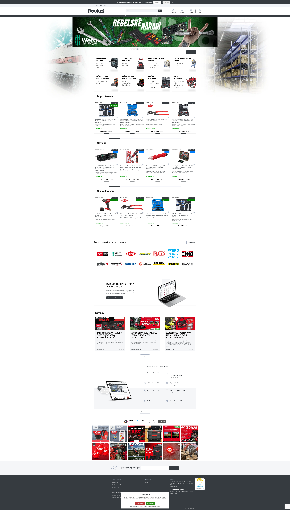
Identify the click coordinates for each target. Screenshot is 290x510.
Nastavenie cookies (134, 506)
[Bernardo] (145, 254)
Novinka (101, 143)
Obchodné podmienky (117, 484)
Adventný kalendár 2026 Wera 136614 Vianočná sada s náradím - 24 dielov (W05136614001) (182, 167)
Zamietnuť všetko (140, 503)
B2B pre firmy (103, 5)
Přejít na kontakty (145, 411)
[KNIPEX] (131, 254)
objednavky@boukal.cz (175, 385)
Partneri (145, 484)
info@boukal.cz (151, 385)
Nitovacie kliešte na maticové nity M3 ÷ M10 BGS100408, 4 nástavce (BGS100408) (157, 214)
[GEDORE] (131, 264)
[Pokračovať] (199, 117)
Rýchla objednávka (116, 492)
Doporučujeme (105, 96)
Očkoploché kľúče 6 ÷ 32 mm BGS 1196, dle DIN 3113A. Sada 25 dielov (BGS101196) (105, 121)
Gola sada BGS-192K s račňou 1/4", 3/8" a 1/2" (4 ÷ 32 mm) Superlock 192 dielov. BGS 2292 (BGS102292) (132, 121)
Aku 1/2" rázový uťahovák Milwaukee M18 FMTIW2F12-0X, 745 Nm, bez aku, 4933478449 (106, 215)
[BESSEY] (187, 254)
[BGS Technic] (159, 254)
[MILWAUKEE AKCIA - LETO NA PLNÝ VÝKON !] (145, 323)
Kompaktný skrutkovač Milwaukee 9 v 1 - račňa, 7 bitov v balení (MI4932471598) (131, 166)
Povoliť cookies (150, 503)
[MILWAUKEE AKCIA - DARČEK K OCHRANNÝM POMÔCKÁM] (180, 323)
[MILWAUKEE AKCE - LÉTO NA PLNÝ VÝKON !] (110, 323)
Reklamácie (115, 490)
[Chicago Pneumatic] (145, 264)
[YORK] (173, 264)
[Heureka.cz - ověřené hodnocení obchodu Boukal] (200, 489)
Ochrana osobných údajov (118, 497)
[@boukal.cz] (125, 421)
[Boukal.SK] (96, 11)
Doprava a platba (116, 487)
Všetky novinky (145, 356)
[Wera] (116, 254)
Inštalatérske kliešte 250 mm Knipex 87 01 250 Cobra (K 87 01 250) (131, 214)
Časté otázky (115, 482)
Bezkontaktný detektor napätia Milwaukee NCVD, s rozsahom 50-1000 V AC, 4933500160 (157, 167)
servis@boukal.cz (151, 392)
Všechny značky (191, 242)
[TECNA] (187, 264)
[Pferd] (173, 254)
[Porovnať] (117, 117)
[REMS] (159, 264)
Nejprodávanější (105, 191)
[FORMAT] (116, 264)
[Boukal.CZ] (157, 2)
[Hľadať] (160, 11)
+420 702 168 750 (174, 377)
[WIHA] (102, 264)
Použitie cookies (116, 495)
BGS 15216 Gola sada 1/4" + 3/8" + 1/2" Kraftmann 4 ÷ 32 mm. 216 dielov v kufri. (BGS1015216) (183, 121)
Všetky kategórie (191, 52)
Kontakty (96, 5)
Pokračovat (166, 2)
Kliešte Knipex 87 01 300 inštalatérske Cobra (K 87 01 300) (156, 120)
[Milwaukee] (102, 254)
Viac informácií (173, 486)
